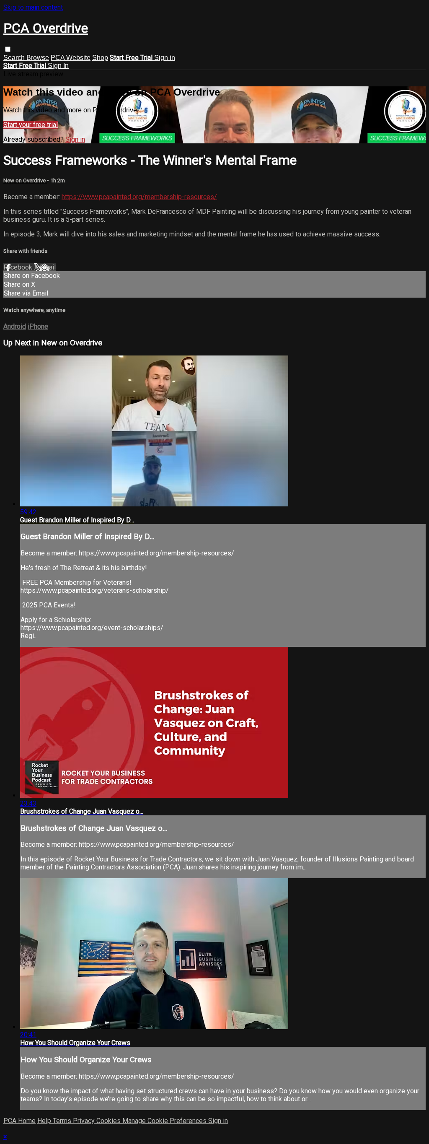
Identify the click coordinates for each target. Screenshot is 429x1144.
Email (48, 267)
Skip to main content (33, 7)
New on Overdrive (25, 180)
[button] (7, 49)
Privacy (84, 1121)
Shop (100, 57)
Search (14, 57)
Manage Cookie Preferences (165, 1121)
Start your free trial (30, 125)
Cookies (109, 1121)
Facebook (18, 267)
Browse (37, 57)
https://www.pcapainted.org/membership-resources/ (139, 197)
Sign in (164, 57)
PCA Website (70, 57)
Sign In (58, 65)
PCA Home (19, 1121)
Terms (63, 1121)
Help (45, 1121)
